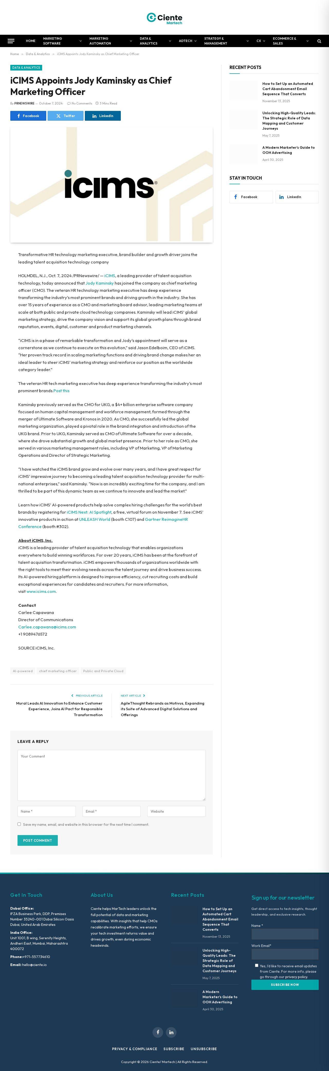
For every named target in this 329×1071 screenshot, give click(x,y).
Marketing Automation (100, 41)
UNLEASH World (94, 519)
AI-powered (23, 671)
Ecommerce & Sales (284, 41)
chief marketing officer (58, 671)
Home (30, 41)
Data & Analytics (148, 41)
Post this (61, 390)
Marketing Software (52, 41)
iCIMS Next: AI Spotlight (89, 512)
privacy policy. (296, 977)
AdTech (185, 41)
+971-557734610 (36, 956)
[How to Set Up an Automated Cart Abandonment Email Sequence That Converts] (244, 90)
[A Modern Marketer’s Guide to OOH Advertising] (244, 154)
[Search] (318, 41)
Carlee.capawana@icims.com (47, 626)
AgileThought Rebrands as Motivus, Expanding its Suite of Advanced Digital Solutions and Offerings (162, 709)
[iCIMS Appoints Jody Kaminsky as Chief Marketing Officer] (111, 240)
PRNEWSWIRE (24, 103)
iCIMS (109, 275)
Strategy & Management (215, 41)
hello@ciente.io (34, 964)
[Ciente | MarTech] (164, 17)
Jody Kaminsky (100, 283)
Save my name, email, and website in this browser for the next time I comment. (86, 824)
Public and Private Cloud (103, 671)
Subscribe (173, 1049)
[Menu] (11, 41)
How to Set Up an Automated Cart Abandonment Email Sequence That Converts (287, 88)
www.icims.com (41, 591)
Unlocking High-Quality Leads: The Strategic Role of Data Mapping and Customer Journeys (289, 121)
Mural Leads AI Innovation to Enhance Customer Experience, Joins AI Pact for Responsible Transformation (59, 709)
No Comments (82, 103)
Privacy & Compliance (134, 1049)
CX (259, 41)
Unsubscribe (204, 1049)
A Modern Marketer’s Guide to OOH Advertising (288, 150)
